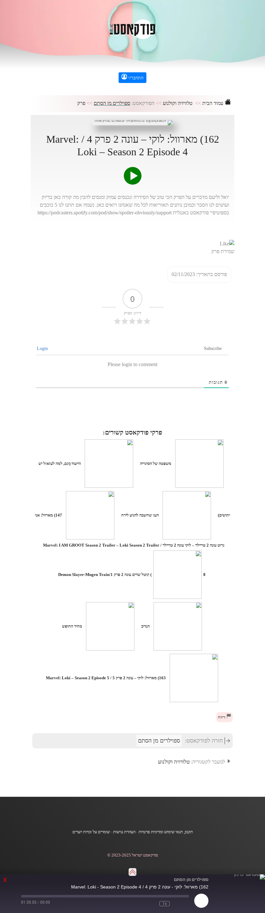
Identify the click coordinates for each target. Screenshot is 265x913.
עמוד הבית (213, 103)
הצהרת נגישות (124, 832)
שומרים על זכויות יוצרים (91, 832)
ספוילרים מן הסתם (112, 103)
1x (165, 903)
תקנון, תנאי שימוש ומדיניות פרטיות (166, 832)
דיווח (222, 717)
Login (43, 348)
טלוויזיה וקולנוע (178, 103)
